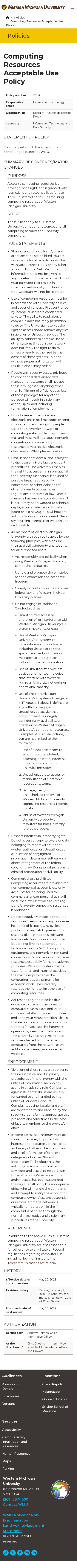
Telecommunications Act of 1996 (31, 1263)
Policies (19, 17)
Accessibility (11, 1430)
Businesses (10, 1396)
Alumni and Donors (10, 1386)
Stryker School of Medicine (55, 1409)
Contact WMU (15, 1505)
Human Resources (16, 1453)
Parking (8, 1468)
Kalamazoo (51, 1392)
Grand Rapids (52, 1384)
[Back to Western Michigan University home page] (33, 7)
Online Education (55, 1399)
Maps (6, 1461)
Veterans (9, 1403)
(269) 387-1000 (15, 1499)
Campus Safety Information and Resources (14, 1441)
